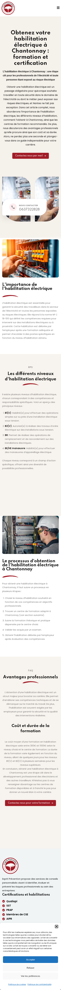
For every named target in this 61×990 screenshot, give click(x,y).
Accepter (30, 959)
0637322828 (29, 209)
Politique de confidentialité (39, 984)
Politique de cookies (17, 984)
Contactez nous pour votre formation (29, 803)
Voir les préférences (30, 976)
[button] (56, 926)
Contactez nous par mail (29, 156)
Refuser (30, 968)
